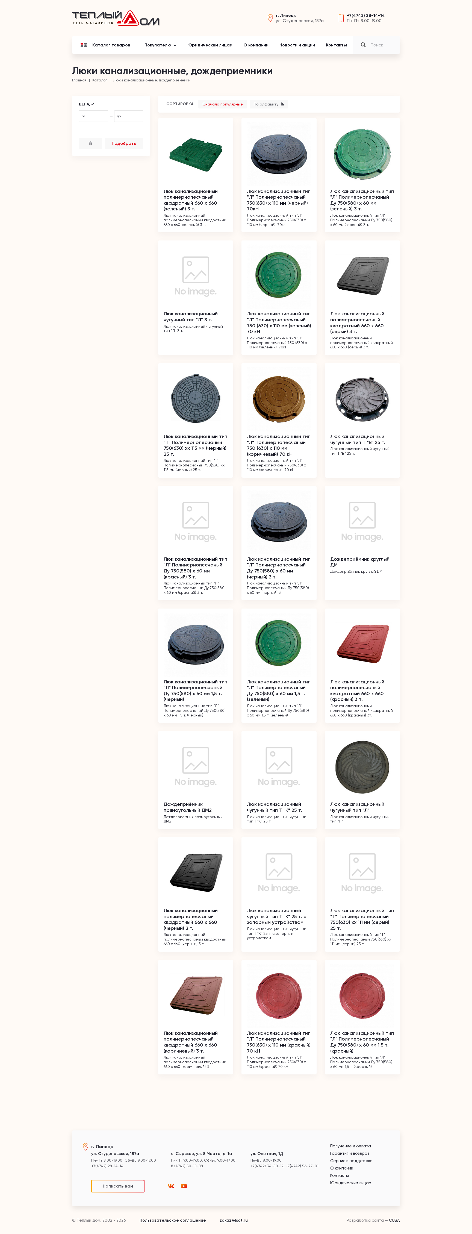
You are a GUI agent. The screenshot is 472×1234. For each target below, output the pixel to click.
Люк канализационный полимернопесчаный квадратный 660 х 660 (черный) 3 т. (191, 919)
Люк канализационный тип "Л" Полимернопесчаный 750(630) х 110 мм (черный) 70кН (279, 200)
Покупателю (157, 45)
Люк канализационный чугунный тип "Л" (357, 807)
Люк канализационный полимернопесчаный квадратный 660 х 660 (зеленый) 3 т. (191, 200)
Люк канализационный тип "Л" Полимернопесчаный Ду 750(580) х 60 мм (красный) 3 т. (195, 568)
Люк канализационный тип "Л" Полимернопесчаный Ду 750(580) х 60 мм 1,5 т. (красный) (362, 1042)
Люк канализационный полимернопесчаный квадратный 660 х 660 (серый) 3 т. (357, 322)
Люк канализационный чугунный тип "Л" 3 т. (191, 317)
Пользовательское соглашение (173, 1220)
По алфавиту (266, 104)
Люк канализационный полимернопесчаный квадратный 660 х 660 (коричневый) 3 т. (191, 1042)
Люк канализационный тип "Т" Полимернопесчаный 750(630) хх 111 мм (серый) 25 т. (362, 919)
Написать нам (118, 1186)
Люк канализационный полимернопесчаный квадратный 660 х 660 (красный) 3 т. (357, 691)
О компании (256, 45)
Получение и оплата (350, 1146)
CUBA (394, 1220)
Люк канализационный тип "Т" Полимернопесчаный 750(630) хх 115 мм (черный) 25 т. (195, 445)
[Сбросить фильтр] (90, 143)
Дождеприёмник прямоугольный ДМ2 (188, 807)
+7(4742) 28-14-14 (366, 15)
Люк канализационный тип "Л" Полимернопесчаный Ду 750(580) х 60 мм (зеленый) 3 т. (362, 200)
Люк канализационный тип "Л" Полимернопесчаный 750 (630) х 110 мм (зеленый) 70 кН (279, 322)
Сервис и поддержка (351, 1161)
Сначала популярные (222, 104)
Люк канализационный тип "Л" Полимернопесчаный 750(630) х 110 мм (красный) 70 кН (279, 1042)
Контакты (336, 45)
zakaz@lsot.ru (234, 1220)
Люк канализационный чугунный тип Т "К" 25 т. (274, 807)
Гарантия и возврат (350, 1153)
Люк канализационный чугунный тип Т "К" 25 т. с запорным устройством (276, 916)
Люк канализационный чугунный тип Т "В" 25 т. (357, 439)
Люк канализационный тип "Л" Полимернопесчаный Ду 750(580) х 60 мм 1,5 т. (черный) (195, 691)
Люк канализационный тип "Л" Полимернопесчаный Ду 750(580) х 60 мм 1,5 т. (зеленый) (279, 691)
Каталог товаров (111, 45)
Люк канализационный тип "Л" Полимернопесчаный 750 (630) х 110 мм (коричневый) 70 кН (279, 445)
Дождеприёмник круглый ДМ (360, 562)
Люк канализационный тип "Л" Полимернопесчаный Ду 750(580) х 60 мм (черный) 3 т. (279, 568)
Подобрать (124, 143)
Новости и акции (297, 45)
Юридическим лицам (209, 45)
